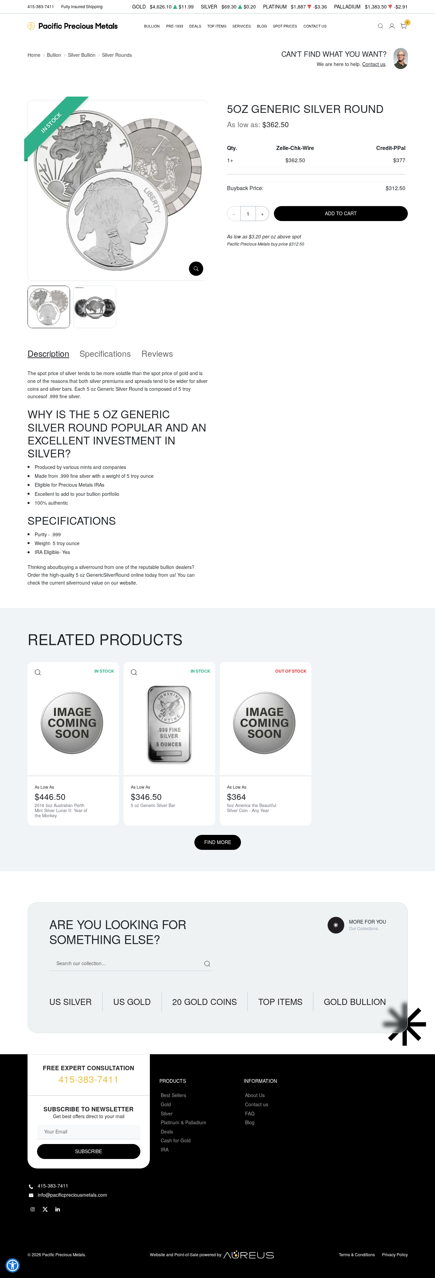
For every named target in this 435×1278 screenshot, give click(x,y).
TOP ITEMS (216, 26)
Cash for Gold (176, 1140)
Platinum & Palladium (183, 1122)
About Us (255, 1095)
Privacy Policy (395, 1254)
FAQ (250, 1113)
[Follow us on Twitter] (45, 1209)
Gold (166, 1104)
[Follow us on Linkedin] (58, 1209)
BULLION (152, 26)
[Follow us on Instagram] (33, 1209)
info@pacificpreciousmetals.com (72, 1194)
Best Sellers (173, 1095)
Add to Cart (341, 213)
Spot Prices (285, 26)
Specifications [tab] (105, 353)
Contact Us (315, 26)
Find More (217, 842)
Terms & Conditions (357, 1254)
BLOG (262, 26)
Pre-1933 (174, 26)
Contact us (373, 64)
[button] (12, 1265)
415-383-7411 (88, 1079)
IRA (165, 1149)
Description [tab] (48, 353)
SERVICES (241, 26)
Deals (167, 1131)
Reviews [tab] (157, 353)
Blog (250, 1122)
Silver (167, 1113)
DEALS (195, 26)
